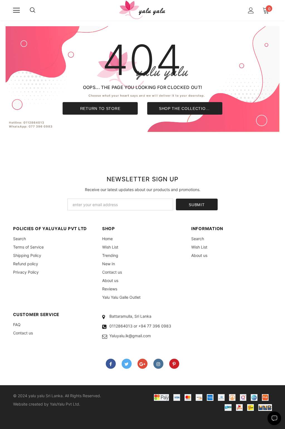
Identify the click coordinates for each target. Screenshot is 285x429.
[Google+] (142, 364)
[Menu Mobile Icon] (16, 10)
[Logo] (142, 10)
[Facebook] (111, 364)
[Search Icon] (32, 10)
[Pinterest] (174, 364)
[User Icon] (251, 10)
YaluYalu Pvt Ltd (64, 404)
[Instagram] (158, 364)
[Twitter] (127, 364)
